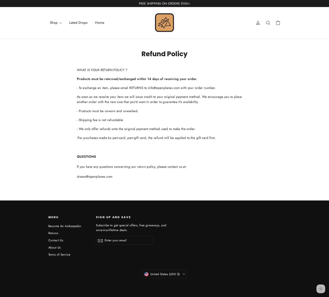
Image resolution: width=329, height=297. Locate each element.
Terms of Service (59, 254)
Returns (53, 233)
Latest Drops (78, 22)
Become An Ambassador (64, 226)
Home (99, 22)
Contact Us (55, 240)
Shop (54, 22)
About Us (54, 247)
